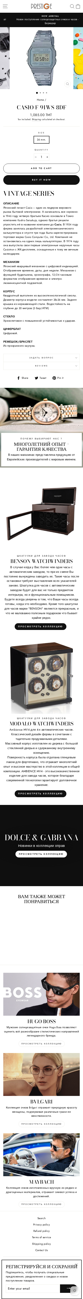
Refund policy (41, 1231)
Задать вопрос (41, 357)
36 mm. (41, 139)
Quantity (41, 149)
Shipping (36, 119)
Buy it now (41, 179)
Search (41, 1218)
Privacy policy (41, 1224)
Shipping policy (41, 1244)
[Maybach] (41, 1154)
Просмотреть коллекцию (40, 626)
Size (41, 132)
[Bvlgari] (41, 1074)
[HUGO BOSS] (41, 994)
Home (40, 100)
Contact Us (41, 1250)
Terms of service (41, 1237)
